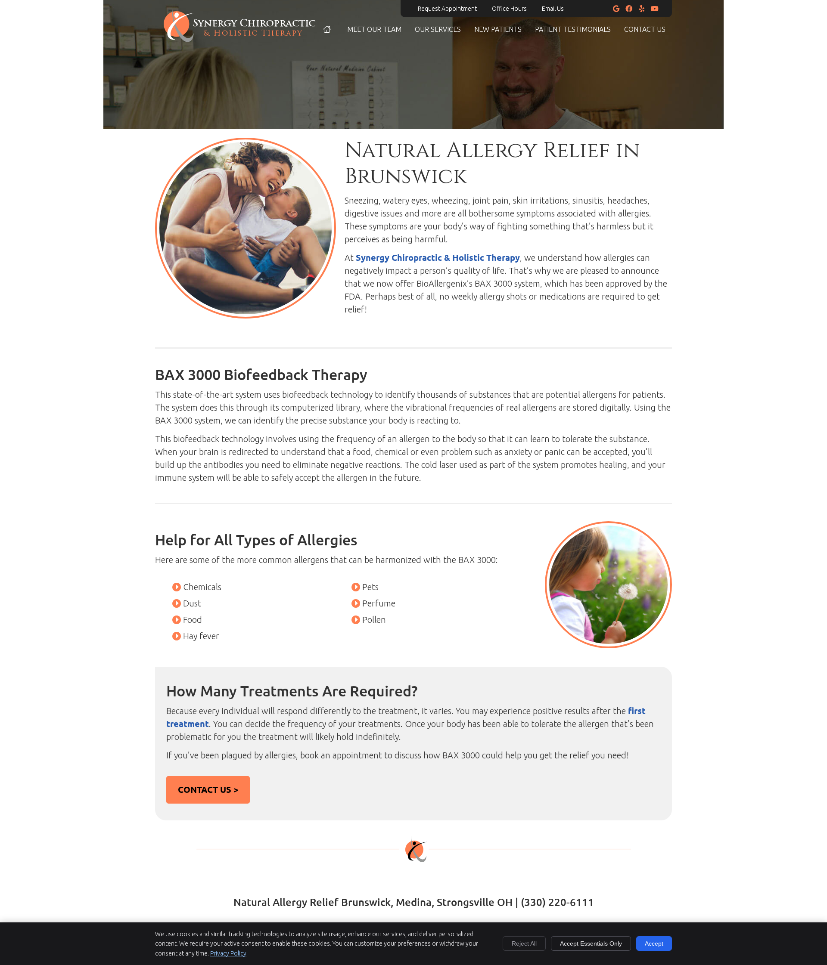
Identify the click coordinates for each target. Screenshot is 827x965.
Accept (654, 943)
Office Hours (509, 8)
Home (327, 29)
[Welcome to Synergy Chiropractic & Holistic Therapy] (240, 39)
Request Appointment (447, 8)
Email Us (553, 8)
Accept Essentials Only (591, 943)
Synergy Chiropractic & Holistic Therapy (438, 258)
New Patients (498, 29)
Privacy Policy (228, 953)
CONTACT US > (208, 790)
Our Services (438, 29)
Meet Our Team (374, 29)
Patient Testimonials (573, 29)
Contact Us (644, 29)
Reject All (524, 943)
